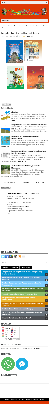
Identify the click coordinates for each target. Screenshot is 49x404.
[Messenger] (22, 370)
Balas (8, 213)
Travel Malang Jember (14, 193)
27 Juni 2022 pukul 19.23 (31, 193)
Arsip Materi (26, 267)
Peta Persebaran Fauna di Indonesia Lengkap (17, 309)
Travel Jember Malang (14, 209)
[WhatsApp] (8, 370)
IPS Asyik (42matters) (32, 348)
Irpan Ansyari (39, 399)
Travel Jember (26, 202)
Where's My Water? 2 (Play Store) (12, 348)
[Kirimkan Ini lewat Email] (3, 104)
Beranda (26, 182)
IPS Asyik (21, 399)
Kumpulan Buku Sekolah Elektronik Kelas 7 (20, 32)
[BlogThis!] (5, 104)
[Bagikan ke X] (7, 104)
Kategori (15, 267)
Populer (5, 267)
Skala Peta (14, 112)
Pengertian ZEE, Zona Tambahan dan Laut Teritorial (28, 125)
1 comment (29, 36)
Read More (44, 131)
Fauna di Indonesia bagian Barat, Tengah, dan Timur (19, 294)
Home (4, 26)
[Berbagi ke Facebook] (10, 104)
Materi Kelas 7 (13, 26)
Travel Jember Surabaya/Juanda (18, 206)
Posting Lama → (41, 182)
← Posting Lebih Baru (9, 182)
